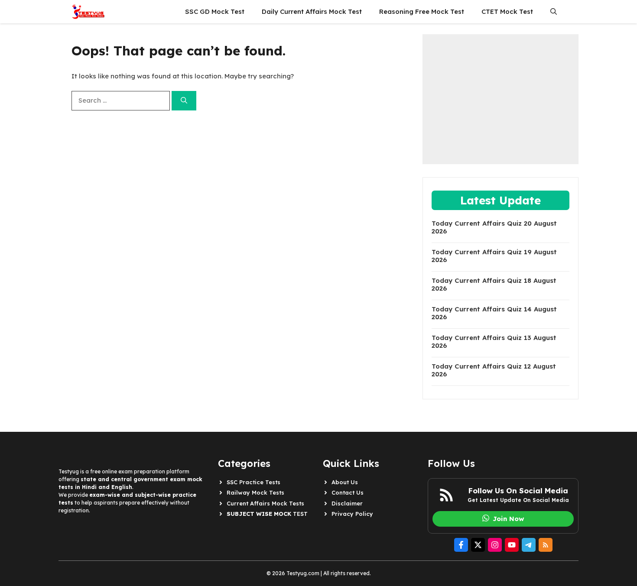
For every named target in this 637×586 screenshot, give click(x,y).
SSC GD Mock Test (214, 11)
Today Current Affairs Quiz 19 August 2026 (494, 256)
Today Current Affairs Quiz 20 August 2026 (494, 227)
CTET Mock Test (507, 11)
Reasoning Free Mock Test (421, 11)
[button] (554, 11)
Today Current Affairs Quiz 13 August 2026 (494, 342)
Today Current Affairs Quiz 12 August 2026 (494, 370)
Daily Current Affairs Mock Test (312, 11)
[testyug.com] (88, 11)
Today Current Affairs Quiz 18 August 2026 (494, 284)
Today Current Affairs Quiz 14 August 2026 (494, 313)
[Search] (184, 100)
